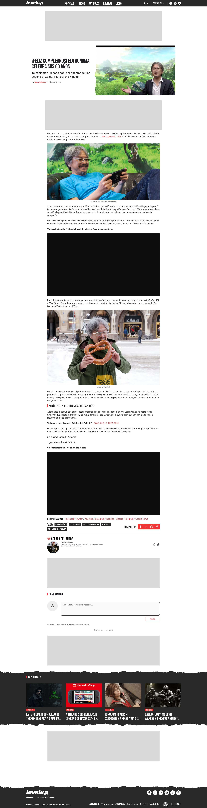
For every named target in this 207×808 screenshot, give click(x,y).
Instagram (100, 518)
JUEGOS (81, 3)
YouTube (89, 518)
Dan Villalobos (40, 82)
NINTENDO (106, 524)
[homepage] (34, 3)
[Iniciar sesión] (144, 3)
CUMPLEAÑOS (60, 524)
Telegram (129, 518)
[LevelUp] (94, 804)
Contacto (29, 797)
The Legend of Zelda (111, 136)
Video (119, 3)
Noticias (110, 518)
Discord (119, 518)
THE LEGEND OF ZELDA (57, 529)
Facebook (69, 518)
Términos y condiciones (46, 797)
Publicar (152, 619)
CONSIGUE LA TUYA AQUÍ (106, 423)
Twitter (79, 518)
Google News (141, 518)
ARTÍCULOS (94, 3)
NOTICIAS (69, 3)
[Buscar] (148, 3)
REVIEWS (107, 3)
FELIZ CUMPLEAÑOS (91, 524)
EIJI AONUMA (75, 524)
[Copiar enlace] (157, 526)
